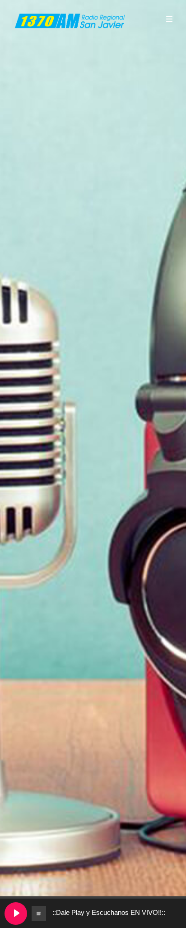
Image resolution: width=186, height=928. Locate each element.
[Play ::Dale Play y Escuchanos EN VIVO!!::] (16, 913)
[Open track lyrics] (39, 913)
